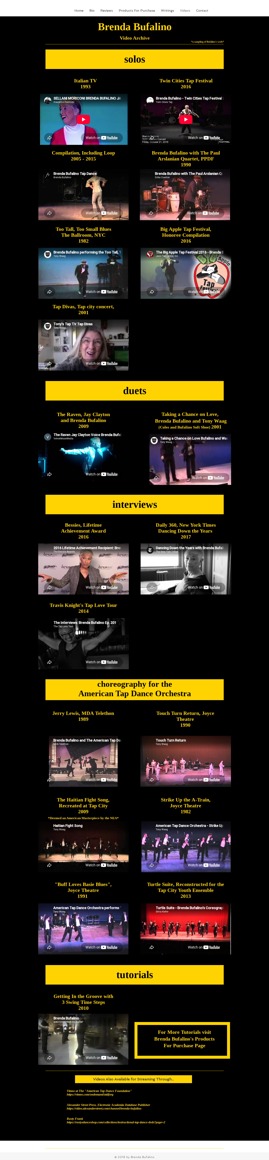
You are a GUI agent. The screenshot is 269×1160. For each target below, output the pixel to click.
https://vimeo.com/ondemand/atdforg (90, 1094)
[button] (133, 1079)
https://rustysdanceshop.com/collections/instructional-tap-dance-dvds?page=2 (116, 1122)
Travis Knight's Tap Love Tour (83, 605)
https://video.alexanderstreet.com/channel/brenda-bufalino (104, 1108)
